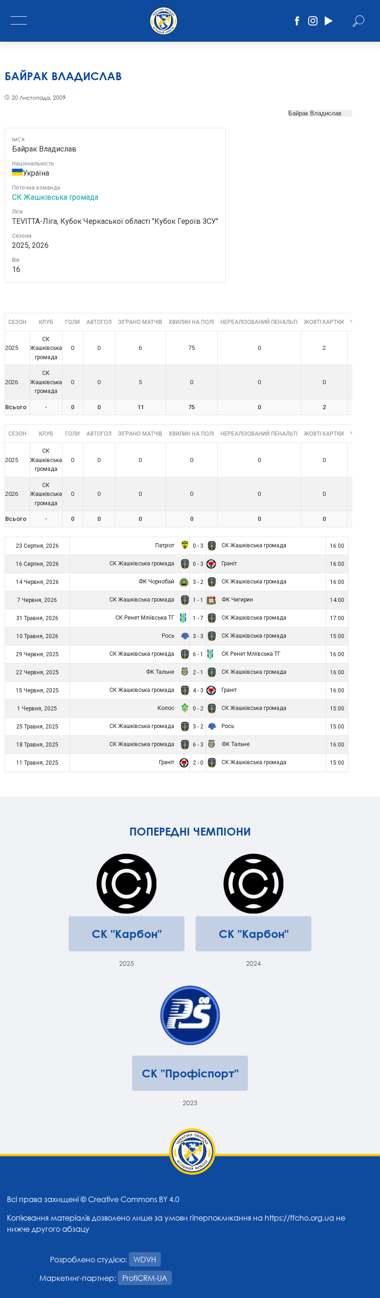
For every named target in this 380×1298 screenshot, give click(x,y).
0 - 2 (198, 708)
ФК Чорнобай (157, 581)
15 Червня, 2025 (37, 690)
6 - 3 (198, 744)
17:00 (337, 618)
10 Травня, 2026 (37, 636)
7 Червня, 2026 (37, 600)
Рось (169, 636)
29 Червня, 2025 (37, 654)
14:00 (337, 600)
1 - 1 (198, 600)
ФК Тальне (161, 672)
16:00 (337, 546)
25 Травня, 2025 (37, 726)
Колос (167, 708)
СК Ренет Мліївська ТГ (145, 617)
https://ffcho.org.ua (299, 1217)
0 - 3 (198, 546)
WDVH (144, 1259)
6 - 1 (198, 654)
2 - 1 (198, 672)
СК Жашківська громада (55, 197)
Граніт (228, 563)
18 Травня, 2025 (37, 744)
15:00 (337, 636)
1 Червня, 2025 (37, 708)
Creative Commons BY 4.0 (133, 1199)
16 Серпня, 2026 (37, 564)
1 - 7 (198, 618)
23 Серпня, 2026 (37, 546)
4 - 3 (198, 690)
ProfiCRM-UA (144, 1278)
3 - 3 (198, 636)
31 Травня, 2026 (37, 618)
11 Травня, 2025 (37, 763)
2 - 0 (198, 763)
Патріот (165, 545)
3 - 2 (198, 582)
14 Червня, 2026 (37, 582)
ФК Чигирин (236, 599)
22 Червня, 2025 (37, 672)
